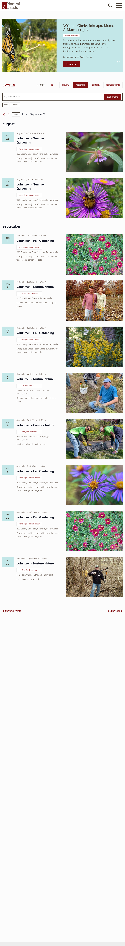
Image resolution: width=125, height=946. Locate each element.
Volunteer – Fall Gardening (35, 241)
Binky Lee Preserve (29, 432)
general (65, 84)
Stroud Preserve (71, 36)
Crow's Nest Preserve (29, 293)
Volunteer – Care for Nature (35, 425)
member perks (113, 84)
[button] (117, 62)
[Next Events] (8, 114)
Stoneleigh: (29, 149)
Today (16, 114)
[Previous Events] (3, 114)
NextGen (96, 84)
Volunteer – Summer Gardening (30, 140)
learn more (71, 64)
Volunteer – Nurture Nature (35, 287)
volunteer (80, 84)
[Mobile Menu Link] (119, 7)
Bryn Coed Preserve (29, 570)
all (52, 84)
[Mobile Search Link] (110, 6)
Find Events (112, 96)
